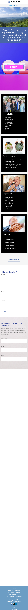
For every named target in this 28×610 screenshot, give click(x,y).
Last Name (4, 347)
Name (3, 274)
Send (4, 311)
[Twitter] (14, 604)
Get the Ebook (7, 364)
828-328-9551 (16, 590)
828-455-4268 (16, 592)
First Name (4, 338)
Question (3, 300)
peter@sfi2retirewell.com (14, 601)
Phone (3, 291)
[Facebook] (11, 604)
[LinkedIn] (16, 604)
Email (2, 283)
